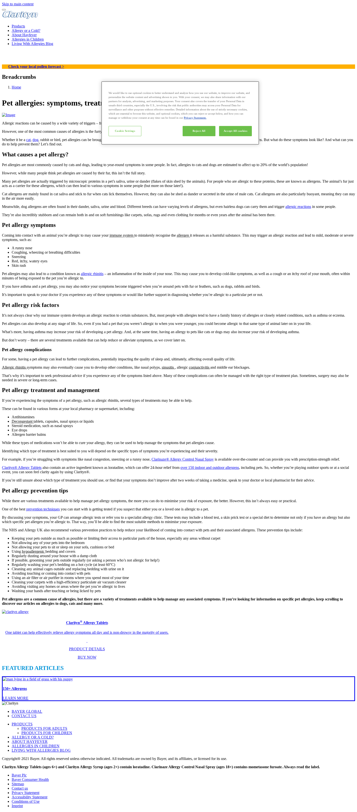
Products (18, 26)
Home (16, 87)
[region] (180, 113)
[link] (178, 635)
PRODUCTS (22, 724)
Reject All (199, 130)
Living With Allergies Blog (32, 44)
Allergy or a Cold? (26, 30)
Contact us (20, 788)
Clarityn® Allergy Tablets (22, 467)
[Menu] (4, 9)
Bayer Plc (19, 775)
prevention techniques (43, 509)
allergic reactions (298, 207)
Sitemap (18, 784)
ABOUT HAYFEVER (30, 742)
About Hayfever (24, 35)
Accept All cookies (235, 130)
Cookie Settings (125, 130)
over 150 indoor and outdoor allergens (209, 467)
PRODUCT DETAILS (87, 649)
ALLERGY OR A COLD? (33, 737)
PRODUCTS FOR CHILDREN (46, 733)
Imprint (17, 806)
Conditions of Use (26, 801)
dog (35, 140)
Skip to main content (18, 4)
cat (28, 140)
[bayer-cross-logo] (9, 62)
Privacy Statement (25, 793)
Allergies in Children (28, 39)
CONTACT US (24, 716)
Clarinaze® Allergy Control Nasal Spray (183, 459)
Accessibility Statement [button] (29, 797)
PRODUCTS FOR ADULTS (44, 728)
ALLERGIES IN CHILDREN (36, 746)
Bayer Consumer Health (30, 779)
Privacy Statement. (195, 117)
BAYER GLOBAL (27, 711)
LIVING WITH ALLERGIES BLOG (41, 750)
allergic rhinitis (92, 274)
